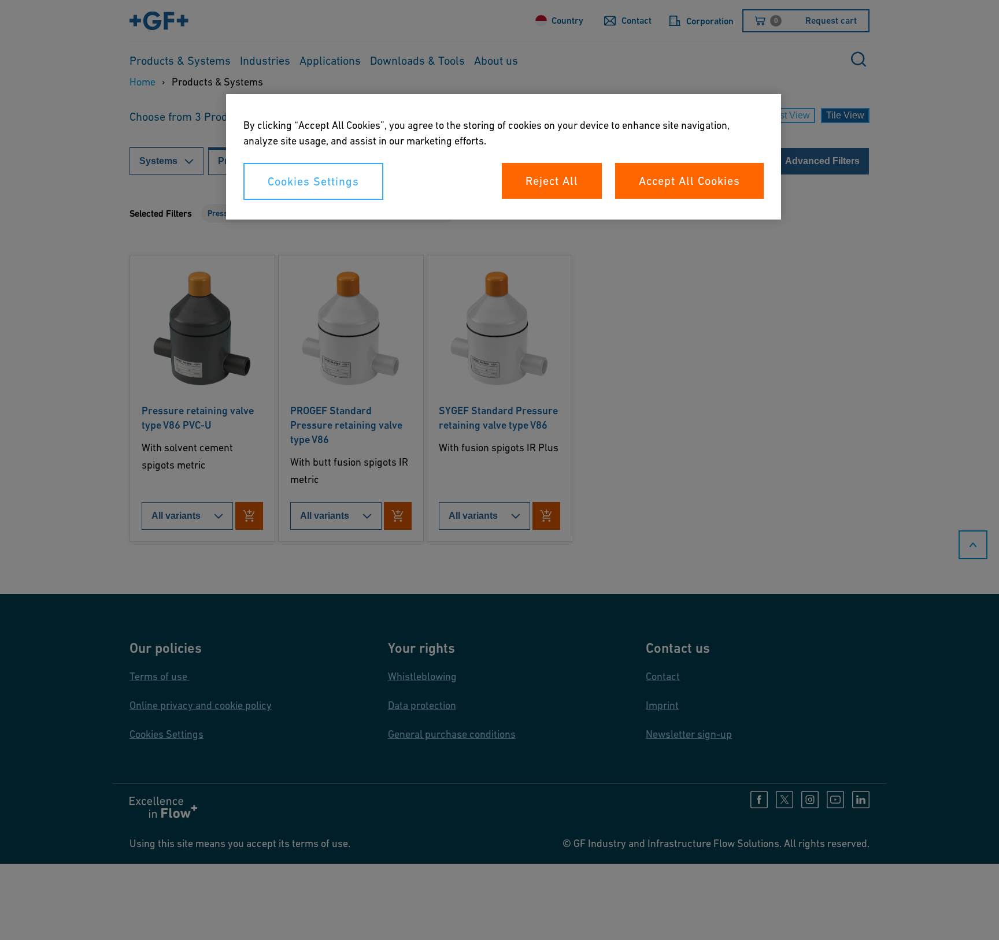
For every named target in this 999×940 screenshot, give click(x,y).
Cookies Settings (313, 181)
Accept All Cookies (689, 180)
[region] (503, 157)
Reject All (552, 180)
